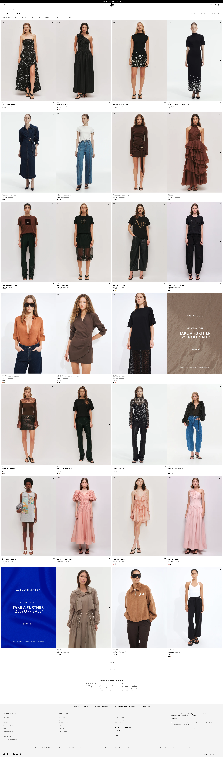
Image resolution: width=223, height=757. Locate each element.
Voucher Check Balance (10, 739)
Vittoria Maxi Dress (119, 377)
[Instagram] (4, 754)
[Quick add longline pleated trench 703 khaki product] (109, 649)
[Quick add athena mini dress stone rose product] (165, 558)
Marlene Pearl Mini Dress (121, 104)
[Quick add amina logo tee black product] (109, 284)
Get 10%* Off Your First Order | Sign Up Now (111, 1)
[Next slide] (54, 61)
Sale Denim (15, 17)
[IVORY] (4, 473)
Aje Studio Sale (60, 17)
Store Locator (63, 722)
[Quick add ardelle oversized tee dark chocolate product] (54, 284)
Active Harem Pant (174, 651)
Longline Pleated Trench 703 (67, 651)
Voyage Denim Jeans (64, 196)
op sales (88, 688)
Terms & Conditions (121, 722)
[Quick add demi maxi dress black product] (109, 103)
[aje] (111, 5)
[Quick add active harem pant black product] (220, 649)
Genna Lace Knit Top (9, 468)
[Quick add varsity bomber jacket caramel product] (165, 649)
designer (134, 686)
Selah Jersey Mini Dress (121, 196)
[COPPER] (2, 382)
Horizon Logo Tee (119, 285)
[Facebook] (7, 754)
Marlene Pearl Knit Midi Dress (178, 104)
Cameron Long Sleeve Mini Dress (68, 377)
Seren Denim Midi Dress (9, 196)
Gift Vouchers (7, 736)
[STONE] (59, 473)
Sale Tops (23, 17)
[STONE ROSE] (113, 564)
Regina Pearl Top (118, 468)
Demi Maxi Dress (62, 104)
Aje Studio (62, 728)
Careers (61, 725)
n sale (120, 688)
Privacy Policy (119, 717)
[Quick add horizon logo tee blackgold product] (165, 284)
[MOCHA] (170, 656)
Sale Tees (31, 17)
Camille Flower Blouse (176, 468)
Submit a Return (8, 725)
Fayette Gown (173, 196)
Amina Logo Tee (62, 285)
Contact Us (7, 717)
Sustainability (63, 720)
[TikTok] (10, 754)
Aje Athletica (63, 731)
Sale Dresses (6, 17)
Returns (5, 722)
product (217, 14)
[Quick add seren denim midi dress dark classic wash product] (54, 194)
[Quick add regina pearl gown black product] (54, 103)
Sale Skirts (39, 17)
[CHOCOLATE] (57, 382)
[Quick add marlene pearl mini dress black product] (165, 103)
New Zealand (119, 733)
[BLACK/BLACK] (169, 290)
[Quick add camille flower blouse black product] (220, 466)
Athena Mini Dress (119, 559)
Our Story (62, 717)
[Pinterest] (14, 754)
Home (5, 10)
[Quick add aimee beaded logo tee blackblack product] (220, 284)
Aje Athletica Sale (71, 17)
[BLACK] (57, 109)
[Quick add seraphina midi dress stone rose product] (109, 558)
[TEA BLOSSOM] (59, 109)
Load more (111, 669)
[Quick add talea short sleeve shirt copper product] (54, 375)
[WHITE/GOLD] (115, 290)
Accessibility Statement (122, 720)
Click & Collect (8, 731)
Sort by (203, 14)
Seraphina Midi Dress (64, 559)
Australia (118, 730)
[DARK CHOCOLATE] (2, 473)
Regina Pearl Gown (8, 104)
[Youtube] (17, 754)
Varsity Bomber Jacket (120, 651)
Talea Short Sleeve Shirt (10, 377)
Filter (193, 14)
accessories (114, 688)
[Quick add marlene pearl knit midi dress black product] (220, 103)
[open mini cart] (219, 5)
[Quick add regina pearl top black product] (165, 466)
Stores (206, 5)
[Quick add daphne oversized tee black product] (109, 466)
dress (126, 686)
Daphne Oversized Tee (64, 468)
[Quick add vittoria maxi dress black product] (165, 375)
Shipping (6, 720)
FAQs (4, 728)
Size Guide (6, 734)
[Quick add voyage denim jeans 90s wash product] (109, 194)
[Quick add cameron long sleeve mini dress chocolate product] (109, 375)
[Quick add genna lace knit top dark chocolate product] (54, 466)
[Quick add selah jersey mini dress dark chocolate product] (165, 194)
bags (136, 688)
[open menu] (4, 5)
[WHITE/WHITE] (170, 290)
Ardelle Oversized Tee (9, 285)
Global (117, 735)
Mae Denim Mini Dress (9, 559)
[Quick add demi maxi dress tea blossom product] (220, 558)
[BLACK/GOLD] (113, 290)
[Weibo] (20, 754)
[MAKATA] (4, 382)
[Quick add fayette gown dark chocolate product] (220, 194)
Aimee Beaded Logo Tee (176, 285)
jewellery (92, 690)
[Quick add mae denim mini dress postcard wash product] (54, 558)
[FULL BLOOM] (115, 564)
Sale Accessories (49, 17)
